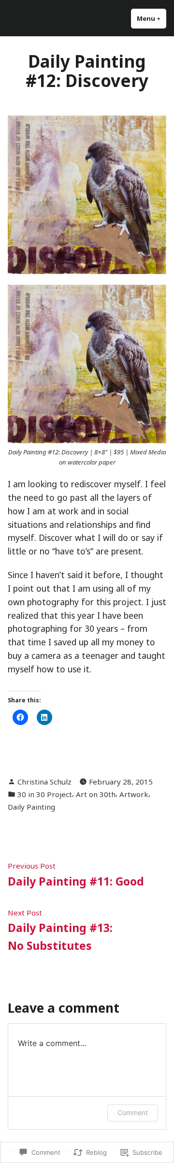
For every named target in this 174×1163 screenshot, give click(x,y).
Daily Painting (31, 807)
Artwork (133, 794)
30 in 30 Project (44, 794)
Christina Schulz (44, 781)
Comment (132, 1112)
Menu (151, 18)
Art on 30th (96, 794)
